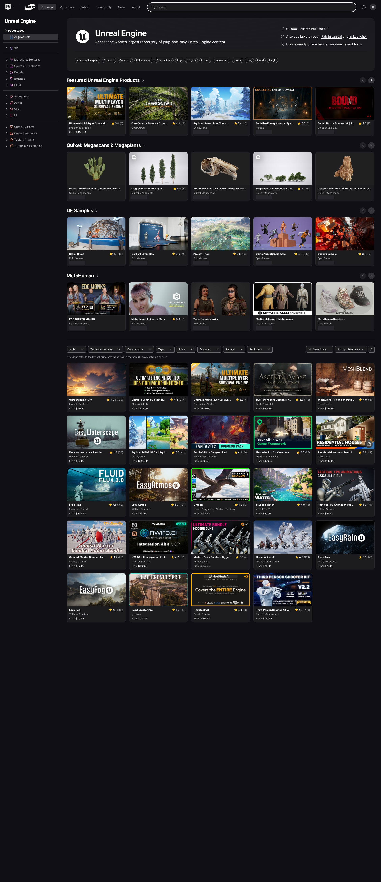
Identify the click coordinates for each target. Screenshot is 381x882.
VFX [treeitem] (17, 109)
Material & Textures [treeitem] (27, 59)
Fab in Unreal (331, 36)
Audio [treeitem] (18, 102)
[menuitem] (47, 7)
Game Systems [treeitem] (24, 126)
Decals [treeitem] (18, 72)
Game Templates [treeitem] (25, 133)
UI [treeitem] (15, 115)
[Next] (371, 80)
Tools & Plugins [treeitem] (24, 139)
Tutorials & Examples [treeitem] (28, 145)
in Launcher (358, 36)
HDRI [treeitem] (17, 85)
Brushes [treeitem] (19, 78)
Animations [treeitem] (21, 96)
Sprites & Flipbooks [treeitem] (27, 66)
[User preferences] (371, 349)
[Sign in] (373, 7)
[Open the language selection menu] (363, 7)
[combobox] (254, 7)
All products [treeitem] (22, 37)
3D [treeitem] (16, 48)
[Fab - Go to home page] (30, 7)
